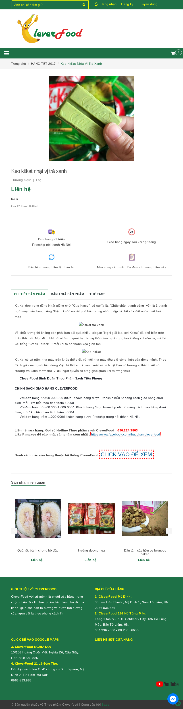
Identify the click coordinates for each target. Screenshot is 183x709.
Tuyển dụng (149, 4)
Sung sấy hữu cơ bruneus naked (145, 552)
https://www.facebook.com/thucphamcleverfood (125, 434)
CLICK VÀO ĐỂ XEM (126, 454)
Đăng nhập (108, 4)
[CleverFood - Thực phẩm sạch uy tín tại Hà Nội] (49, 28)
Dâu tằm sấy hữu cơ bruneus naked (92, 552)
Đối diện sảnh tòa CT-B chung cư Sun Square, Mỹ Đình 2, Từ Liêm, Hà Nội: (47, 669)
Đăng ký (127, 4)
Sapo (106, 704)
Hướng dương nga (38, 550)
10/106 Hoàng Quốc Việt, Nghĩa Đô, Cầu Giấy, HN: (45, 652)
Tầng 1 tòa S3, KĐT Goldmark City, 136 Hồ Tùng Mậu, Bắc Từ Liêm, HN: (130, 619)
